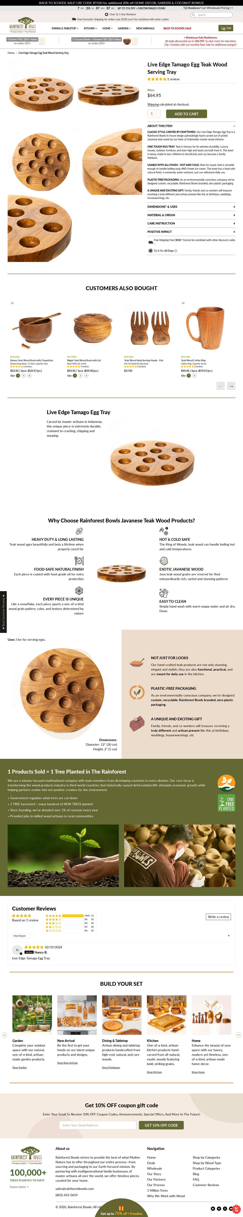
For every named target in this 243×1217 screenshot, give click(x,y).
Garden (123, 28)
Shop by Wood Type (207, 1163)
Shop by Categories (206, 1157)
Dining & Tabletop (64, 28)
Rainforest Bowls (80, 1207)
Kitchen (89, 28)
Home (106, 28)
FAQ (196, 1179)
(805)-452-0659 (67, 1195)
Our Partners (156, 1179)
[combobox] (211, 15)
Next (231, 386)
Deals (151, 1163)
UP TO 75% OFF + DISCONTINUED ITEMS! (141, 8)
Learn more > (19, 1187)
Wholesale (154, 1168)
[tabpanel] (41, 94)
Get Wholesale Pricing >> (210, 7)
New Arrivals (145, 28)
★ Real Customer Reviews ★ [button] (3, 611)
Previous (220, 386)
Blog (196, 1174)
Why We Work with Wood (166, 1196)
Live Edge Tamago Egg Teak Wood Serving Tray (43, 52)
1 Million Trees (157, 1190)
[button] (157, 79)
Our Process (156, 1185)
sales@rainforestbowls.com (75, 1189)
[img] (34, 947)
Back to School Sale (177, 28)
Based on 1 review (25, 920)
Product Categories (206, 1168)
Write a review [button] (218, 917)
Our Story (154, 1174)
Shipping (153, 104)
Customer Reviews (206, 1185)
